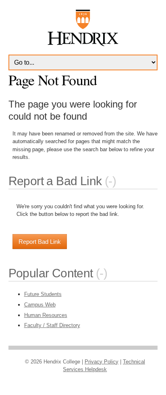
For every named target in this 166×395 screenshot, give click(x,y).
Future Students (43, 294)
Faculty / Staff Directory (52, 325)
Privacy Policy (101, 362)
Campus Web (40, 305)
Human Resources (45, 315)
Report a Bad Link (55, 181)
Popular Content (50, 273)
